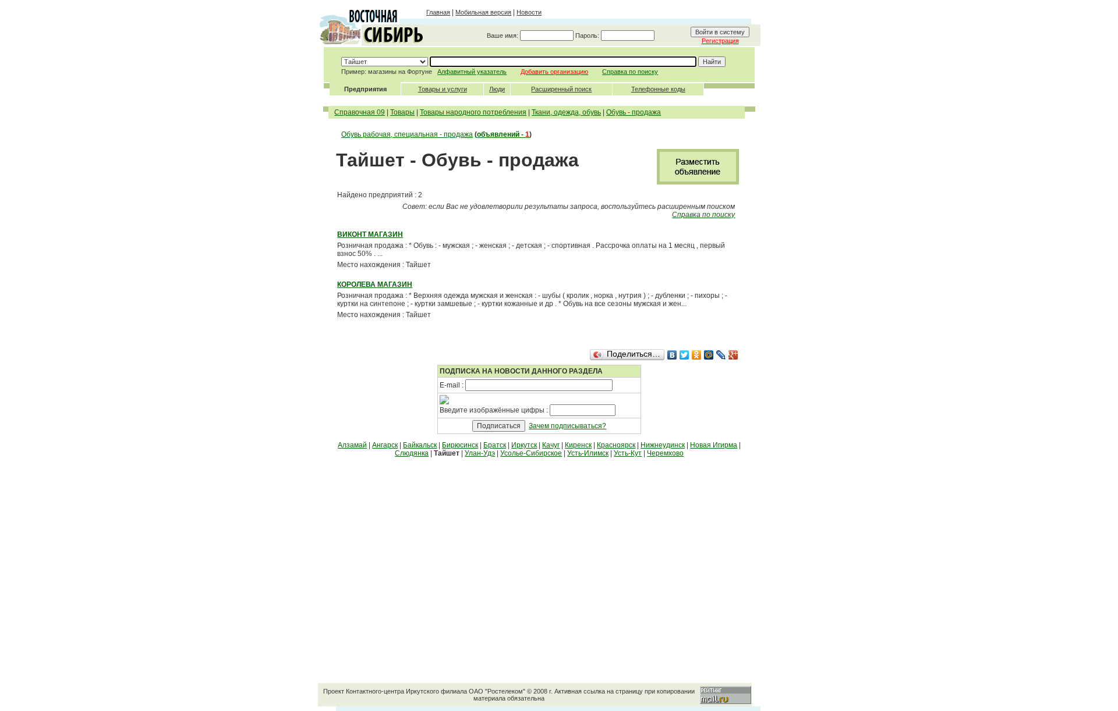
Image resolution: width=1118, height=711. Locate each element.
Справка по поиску (630, 71)
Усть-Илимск (587, 453)
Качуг (551, 445)
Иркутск (524, 445)
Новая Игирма (713, 445)
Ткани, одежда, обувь (566, 112)
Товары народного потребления (473, 112)
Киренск (578, 445)
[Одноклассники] (697, 354)
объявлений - (503, 134)
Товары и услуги (442, 89)
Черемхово (665, 453)
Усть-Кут (628, 453)
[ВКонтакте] (672, 354)
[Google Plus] (733, 354)
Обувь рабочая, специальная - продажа (407, 134)
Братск (494, 445)
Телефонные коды (658, 89)
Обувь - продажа (633, 112)
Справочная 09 (359, 112)
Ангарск (385, 445)
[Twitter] (684, 354)
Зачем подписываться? (567, 426)
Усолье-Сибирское (531, 453)
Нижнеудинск (663, 445)
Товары (402, 112)
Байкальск (420, 445)
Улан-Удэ (480, 453)
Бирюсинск (460, 445)
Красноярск (616, 445)
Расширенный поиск (561, 89)
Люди (497, 89)
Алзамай (352, 445)
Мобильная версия (483, 12)
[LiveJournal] (721, 354)
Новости (529, 12)
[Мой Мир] (709, 354)
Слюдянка (412, 453)
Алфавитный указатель (472, 71)
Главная (438, 12)
